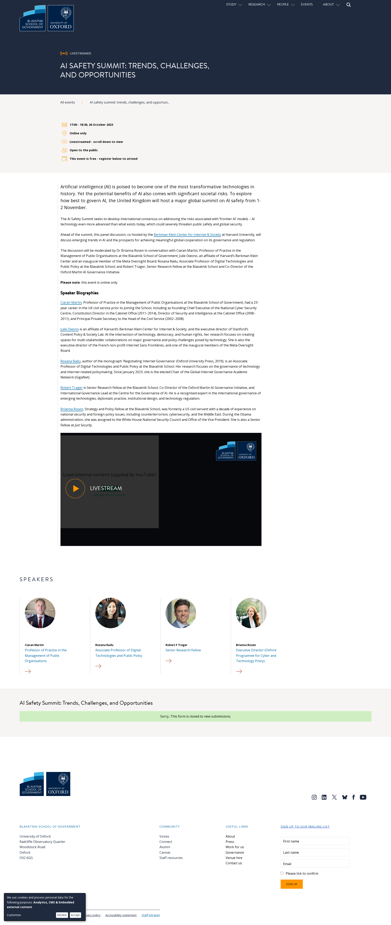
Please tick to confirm (302, 873)
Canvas (164, 852)
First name (291, 841)
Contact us (234, 863)
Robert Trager (71, 387)
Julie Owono (69, 329)
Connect (165, 841)
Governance (235, 852)
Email (287, 864)
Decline (62, 915)
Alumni (164, 847)
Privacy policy (91, 915)
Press (230, 841)
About (230, 836)
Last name (291, 852)
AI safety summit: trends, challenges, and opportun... (129, 102)
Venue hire (234, 858)
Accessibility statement (121, 915)
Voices (164, 836)
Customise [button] (14, 915)
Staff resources (171, 858)
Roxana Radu (70, 361)
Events (307, 4)
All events (67, 102)
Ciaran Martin (71, 302)
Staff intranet (151, 915)
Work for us (235, 847)
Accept (75, 915)
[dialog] (45, 907)
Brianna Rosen (71, 409)
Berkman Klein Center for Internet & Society (187, 234)
